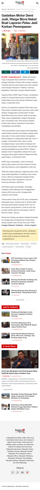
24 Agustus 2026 (17, 265)
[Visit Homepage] (20, 3)
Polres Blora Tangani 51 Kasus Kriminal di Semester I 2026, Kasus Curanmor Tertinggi (23, 271)
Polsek (28, 247)
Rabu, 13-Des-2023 (19, 31)
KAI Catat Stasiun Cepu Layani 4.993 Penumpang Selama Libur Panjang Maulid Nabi (24, 260)
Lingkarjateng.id (10, 486)
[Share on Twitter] (34, 72)
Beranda (4, 9)
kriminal (33, 243)
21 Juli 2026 (15, 295)
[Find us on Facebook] (13, 472)
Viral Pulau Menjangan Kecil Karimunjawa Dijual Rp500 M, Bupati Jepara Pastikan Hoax (24, 325)
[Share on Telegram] (25, 72)
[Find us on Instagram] (17, 472)
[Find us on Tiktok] (27, 472)
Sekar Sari (6, 376)
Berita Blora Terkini (12, 243)
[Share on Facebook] (15, 72)
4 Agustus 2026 (16, 275)
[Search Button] (37, 3)
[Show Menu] (2, 3)
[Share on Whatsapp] (6, 72)
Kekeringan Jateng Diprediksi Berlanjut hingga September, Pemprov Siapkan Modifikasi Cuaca (24, 407)
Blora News (25, 243)
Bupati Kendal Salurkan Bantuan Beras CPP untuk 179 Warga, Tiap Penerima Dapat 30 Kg (23, 336)
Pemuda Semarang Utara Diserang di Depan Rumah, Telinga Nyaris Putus (24, 291)
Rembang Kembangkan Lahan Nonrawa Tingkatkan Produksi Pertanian (21, 314)
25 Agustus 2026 (17, 411)
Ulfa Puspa (6, 31)
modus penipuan (8, 247)
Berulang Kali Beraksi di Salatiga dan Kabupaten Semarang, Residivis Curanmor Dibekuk (24, 282)
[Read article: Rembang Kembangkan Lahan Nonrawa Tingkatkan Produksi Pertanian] (6, 314)
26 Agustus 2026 (16, 376)
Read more (8, 389)
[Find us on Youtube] (22, 472)
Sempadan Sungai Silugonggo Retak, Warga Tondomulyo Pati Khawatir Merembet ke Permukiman (24, 396)
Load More (20, 300)
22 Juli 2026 (15, 286)
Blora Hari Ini (11, 9)
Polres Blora (20, 247)
